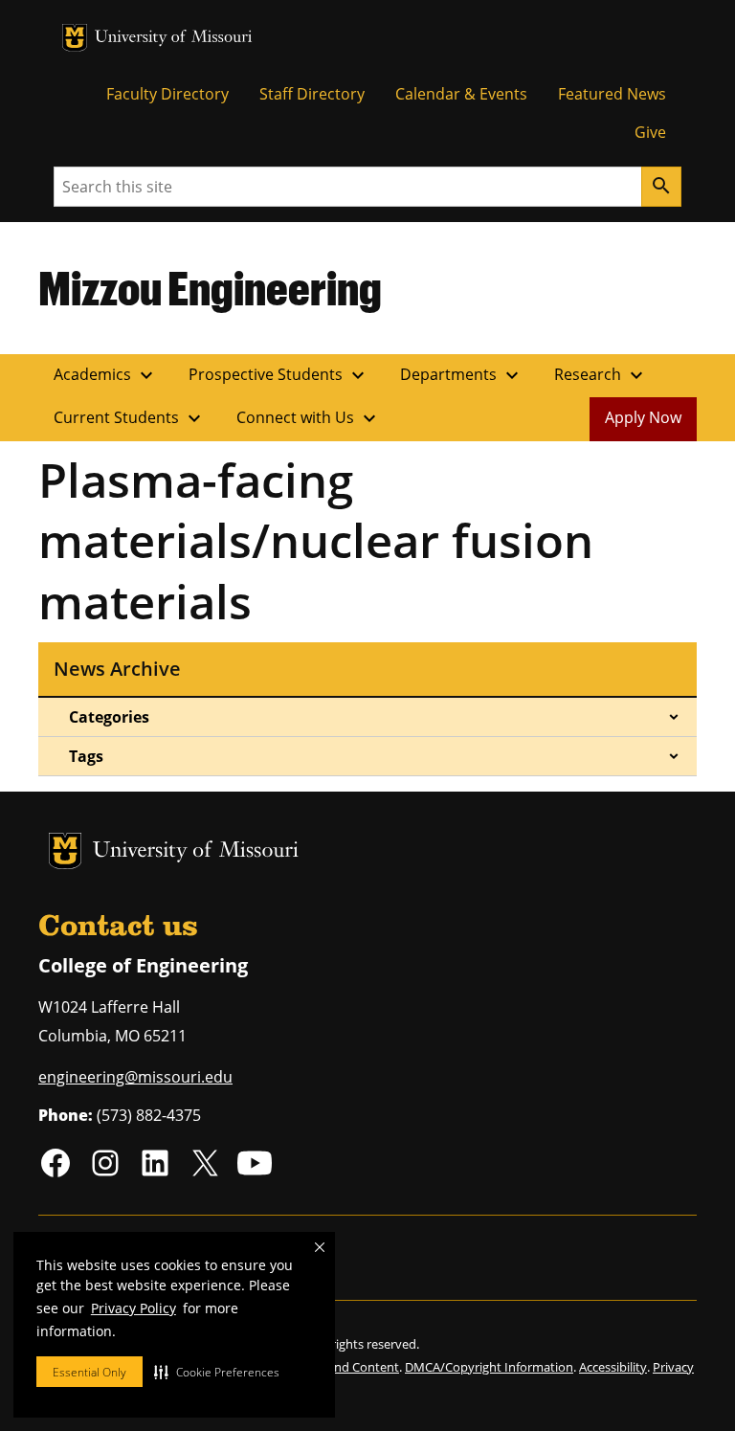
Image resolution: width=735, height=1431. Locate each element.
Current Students (130, 418)
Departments (461, 375)
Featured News (612, 93)
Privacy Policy (133, 1308)
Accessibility (613, 1366)
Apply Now (643, 417)
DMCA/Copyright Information (489, 1366)
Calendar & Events (461, 93)
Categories (109, 716)
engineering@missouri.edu (135, 1076)
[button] (216, 1371)
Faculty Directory (167, 93)
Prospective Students (279, 375)
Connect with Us (308, 418)
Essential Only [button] (89, 1372)
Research (601, 375)
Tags (86, 756)
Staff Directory (312, 93)
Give (650, 132)
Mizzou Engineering (210, 287)
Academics (106, 375)
